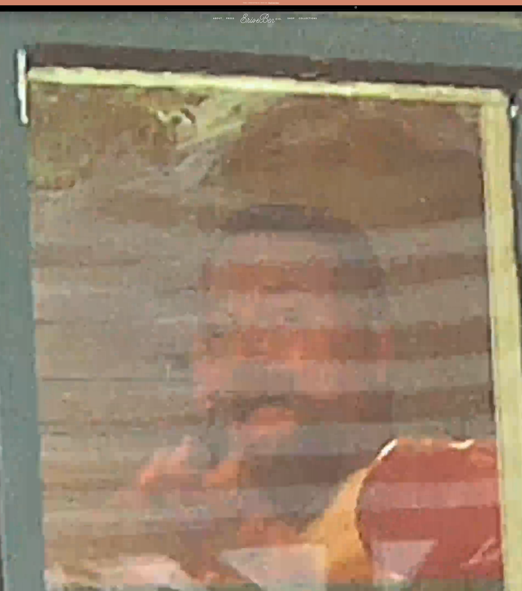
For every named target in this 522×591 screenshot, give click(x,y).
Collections (308, 18)
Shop (291, 18)
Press (230, 18)
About (217, 18)
